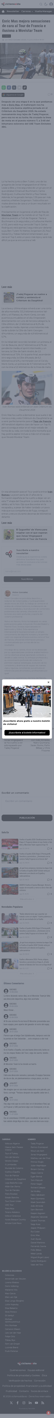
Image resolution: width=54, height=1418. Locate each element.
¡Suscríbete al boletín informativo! (27, 732)
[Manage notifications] (48, 1413)
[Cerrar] (48, 682)
